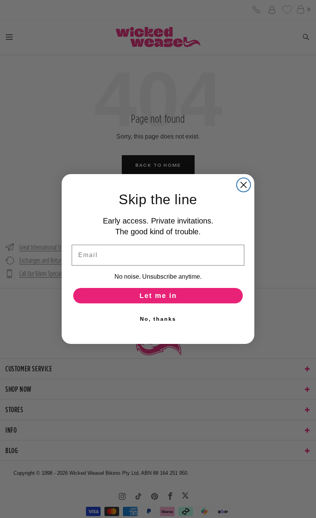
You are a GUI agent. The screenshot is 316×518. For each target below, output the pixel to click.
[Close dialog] (243, 185)
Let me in (158, 296)
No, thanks (158, 319)
